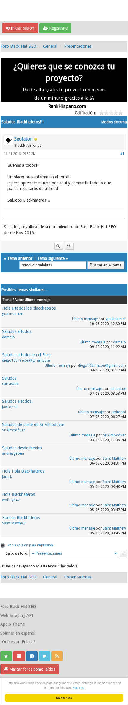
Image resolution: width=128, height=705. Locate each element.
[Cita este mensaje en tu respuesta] (69, 246)
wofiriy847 (11, 500)
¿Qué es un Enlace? (17, 641)
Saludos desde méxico (22, 447)
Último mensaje (85, 319)
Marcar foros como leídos (31, 669)
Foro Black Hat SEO (18, 46)
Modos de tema (114, 122)
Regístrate (58, 28)
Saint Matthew (114, 458)
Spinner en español (17, 633)
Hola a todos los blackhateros (29, 308)
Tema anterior (19, 258)
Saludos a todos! (17, 401)
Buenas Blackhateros (21, 517)
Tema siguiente (51, 258)
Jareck (7, 477)
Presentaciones (77, 46)
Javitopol (9, 407)
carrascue (10, 384)
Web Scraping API (16, 615)
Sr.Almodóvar (13, 430)
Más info (78, 687)
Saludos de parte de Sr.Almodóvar (33, 424)
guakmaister (12, 314)
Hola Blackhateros (18, 494)
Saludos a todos (16, 331)
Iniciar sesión (22, 28)
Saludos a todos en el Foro (26, 354)
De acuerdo (64, 697)
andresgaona (13, 453)
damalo (8, 337)
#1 (122, 154)
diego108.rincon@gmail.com (26, 360)
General (50, 46)
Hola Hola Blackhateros (23, 471)
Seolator (23, 139)
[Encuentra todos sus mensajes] (58, 246)
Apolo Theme (12, 624)
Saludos (9, 378)
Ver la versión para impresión (30, 545)
